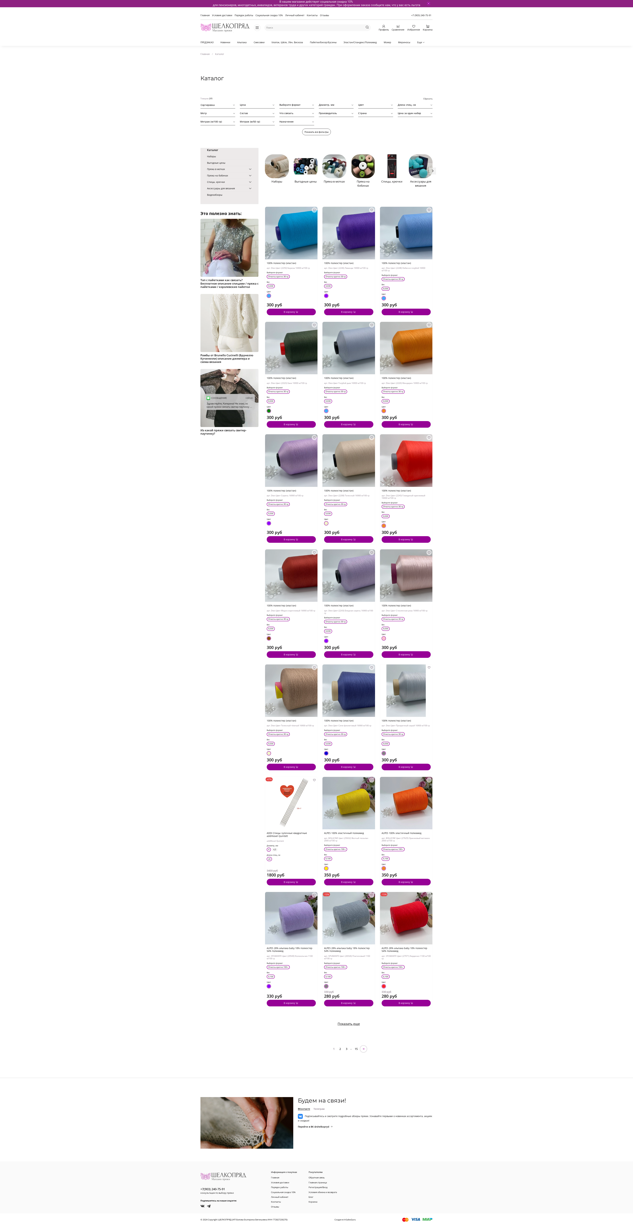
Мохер (387, 42)
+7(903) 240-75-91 (212, 1189)
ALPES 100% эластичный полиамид (344, 833)
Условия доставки (222, 15)
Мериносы (404, 42)
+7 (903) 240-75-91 (421, 15)
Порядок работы (244, 15)
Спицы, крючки (216, 182)
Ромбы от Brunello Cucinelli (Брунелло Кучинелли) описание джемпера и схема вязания (226, 358)
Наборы (211, 156)
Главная (205, 15)
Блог (311, 1197)
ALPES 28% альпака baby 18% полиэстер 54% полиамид (289, 950)
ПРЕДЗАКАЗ (206, 42)
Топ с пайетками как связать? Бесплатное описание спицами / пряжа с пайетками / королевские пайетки (229, 283)
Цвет (269, 292)
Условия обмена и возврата (323, 1192)
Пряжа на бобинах (217, 175)
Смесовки (259, 42)
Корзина (313, 1201)
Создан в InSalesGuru (345, 1219)
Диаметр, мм (272, 846)
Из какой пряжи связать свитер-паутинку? (223, 431)
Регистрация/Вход (318, 1187)
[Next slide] (432, 171)
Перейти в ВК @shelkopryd (313, 1126)
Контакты (312, 15)
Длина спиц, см (273, 855)
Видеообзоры (214, 194)
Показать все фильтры (316, 131)
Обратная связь (317, 1177)
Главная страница (318, 1182)
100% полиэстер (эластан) (281, 263)
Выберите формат (275, 273)
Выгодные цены (216, 162)
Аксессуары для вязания (221, 188)
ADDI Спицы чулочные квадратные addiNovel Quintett (287, 834)
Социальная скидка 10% (269, 15)
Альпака (242, 42)
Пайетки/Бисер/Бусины (323, 42)
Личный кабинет (294, 15)
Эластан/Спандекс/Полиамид (360, 42)
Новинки (225, 42)
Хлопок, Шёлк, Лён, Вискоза (287, 42)
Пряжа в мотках (216, 169)
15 (356, 1049)
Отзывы (324, 15)
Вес (268, 282)
